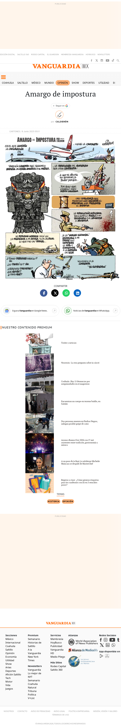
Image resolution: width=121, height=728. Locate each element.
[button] (3, 77)
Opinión (63, 82)
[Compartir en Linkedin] (77, 293)
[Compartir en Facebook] (43, 293)
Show (75, 82)
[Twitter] (96, 60)
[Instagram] (101, 60)
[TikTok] (113, 60)
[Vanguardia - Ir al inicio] (60, 66)
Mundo (49, 82)
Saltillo (22, 82)
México (36, 82)
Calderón (62, 121)
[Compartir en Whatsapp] (66, 293)
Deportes (89, 82)
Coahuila (8, 82)
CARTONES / (15, 131)
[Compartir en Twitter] (55, 293)
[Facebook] (91, 60)
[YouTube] (107, 60)
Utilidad (103, 82)
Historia (54, 501)
